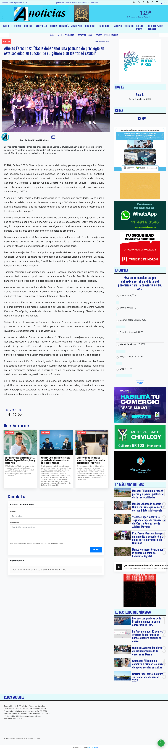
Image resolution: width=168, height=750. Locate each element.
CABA (52, 35)
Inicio (6, 26)
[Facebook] (144, 2)
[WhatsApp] (135, 2)
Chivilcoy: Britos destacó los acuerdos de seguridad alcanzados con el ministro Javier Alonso (91, 460)
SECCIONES (104, 26)
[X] (139, 2)
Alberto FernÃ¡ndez (66, 35)
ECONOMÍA (64, 26)
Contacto (129, 26)
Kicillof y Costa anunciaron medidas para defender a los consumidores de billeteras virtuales (55, 460)
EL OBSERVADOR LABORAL (155, 27)
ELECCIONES (16, 26)
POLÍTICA (53, 26)
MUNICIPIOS (76, 26)
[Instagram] (149, 2)
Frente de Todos (85, 35)
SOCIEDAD (28, 26)
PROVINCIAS (90, 26)
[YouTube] (158, 2)
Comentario (14, 522)
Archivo (118, 26)
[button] (130, 2)
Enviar (96, 549)
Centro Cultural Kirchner (107, 35)
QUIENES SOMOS (139, 27)
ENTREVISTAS (41, 26)
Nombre (13, 512)
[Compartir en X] (15, 415)
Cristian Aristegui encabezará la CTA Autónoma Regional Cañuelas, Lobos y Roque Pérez (20, 460)
